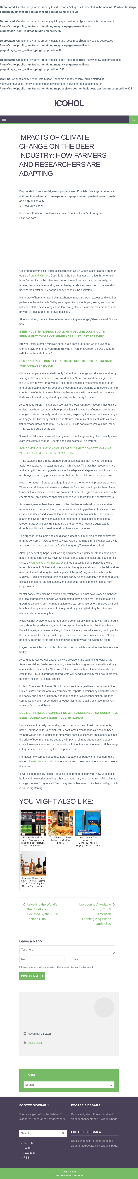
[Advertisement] (44, 244)
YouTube (28, 1143)
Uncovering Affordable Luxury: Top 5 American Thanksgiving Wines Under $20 (95, 914)
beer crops (47, 378)
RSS (26, 1157)
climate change (37, 761)
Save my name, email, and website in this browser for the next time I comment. (57, 967)
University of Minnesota (45, 562)
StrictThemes (77, 1175)
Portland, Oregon (39, 275)
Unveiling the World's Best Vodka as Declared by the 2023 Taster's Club (42, 912)
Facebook (29, 1152)
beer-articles (35, 1042)
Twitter (27, 1147)
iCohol (69, 103)
